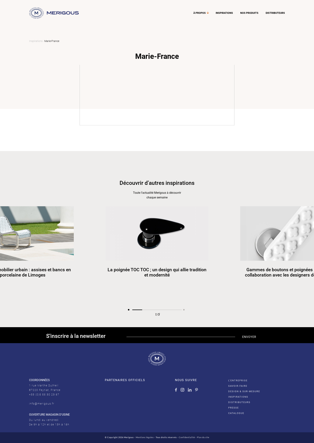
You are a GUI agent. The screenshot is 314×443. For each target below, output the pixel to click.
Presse (233, 407)
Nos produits (249, 12)
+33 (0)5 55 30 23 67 (44, 394)
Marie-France (51, 41)
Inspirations (224, 12)
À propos (199, 12)
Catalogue (236, 413)
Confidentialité (187, 437)
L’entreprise (237, 380)
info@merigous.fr (41, 403)
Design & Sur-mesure (244, 391)
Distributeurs (275, 12)
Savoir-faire (237, 386)
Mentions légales (145, 437)
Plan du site (203, 437)
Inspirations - (36, 41)
